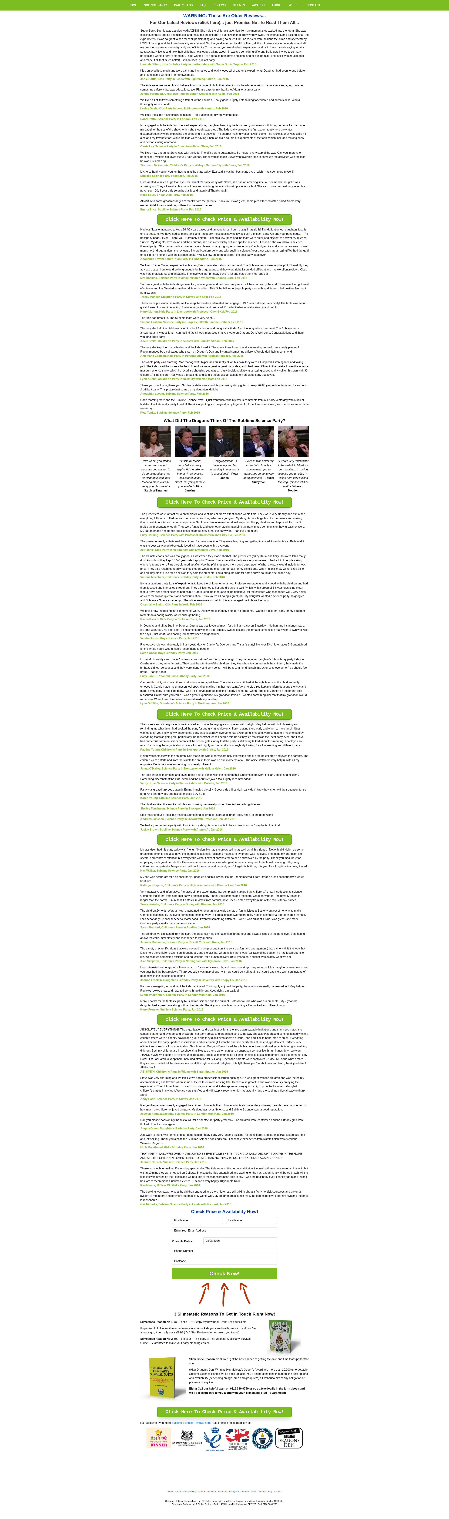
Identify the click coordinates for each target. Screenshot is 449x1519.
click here (209, 22)
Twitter (253, 1491)
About (178, 1491)
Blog (270, 1491)
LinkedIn (244, 1491)
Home (170, 1491)
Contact (278, 1491)
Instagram (234, 1491)
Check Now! (224, 1273)
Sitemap (262, 1491)
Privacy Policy (189, 1491)
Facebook (222, 1491)
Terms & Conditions (207, 1491)
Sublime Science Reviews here (191, 1422)
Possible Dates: (182, 1241)
